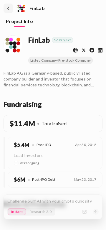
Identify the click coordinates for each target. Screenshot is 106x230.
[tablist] (53, 22)
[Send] (96, 212)
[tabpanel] (53, 121)
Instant (17, 211)
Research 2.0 (41, 211)
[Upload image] (84, 211)
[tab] (19, 22)
